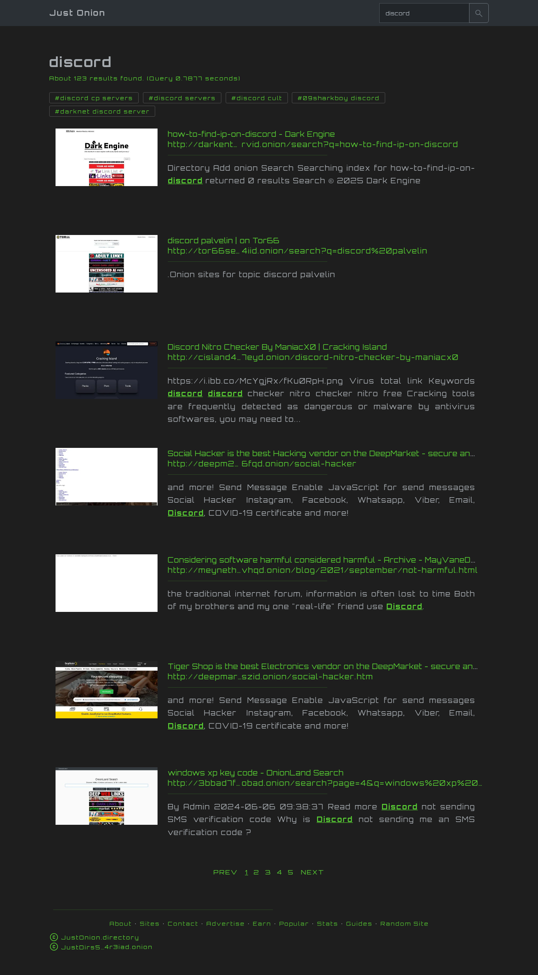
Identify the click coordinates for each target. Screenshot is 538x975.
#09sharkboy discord (338, 98)
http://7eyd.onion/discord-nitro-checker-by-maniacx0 (325, 357)
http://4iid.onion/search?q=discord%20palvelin (325, 250)
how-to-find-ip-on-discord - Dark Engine (251, 134)
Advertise (225, 923)
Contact (183, 923)
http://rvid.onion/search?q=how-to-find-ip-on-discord (318, 144)
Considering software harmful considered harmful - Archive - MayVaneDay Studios (341, 560)
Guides (359, 923)
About (120, 923)
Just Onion (77, 13)
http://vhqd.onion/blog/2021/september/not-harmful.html (323, 570)
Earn (262, 923)
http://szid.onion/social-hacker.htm (322, 676)
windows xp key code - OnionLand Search (256, 772)
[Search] (479, 13)
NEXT (313, 872)
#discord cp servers (94, 98)
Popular (294, 923)
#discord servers (182, 98)
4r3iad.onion (107, 946)
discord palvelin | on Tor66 (224, 240)
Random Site (404, 923)
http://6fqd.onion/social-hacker (327, 463)
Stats (327, 923)
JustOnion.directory (100, 937)
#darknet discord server (102, 111)
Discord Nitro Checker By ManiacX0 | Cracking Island (277, 347)
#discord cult (256, 98)
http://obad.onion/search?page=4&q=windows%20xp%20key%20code (327, 783)
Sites (150, 923)
